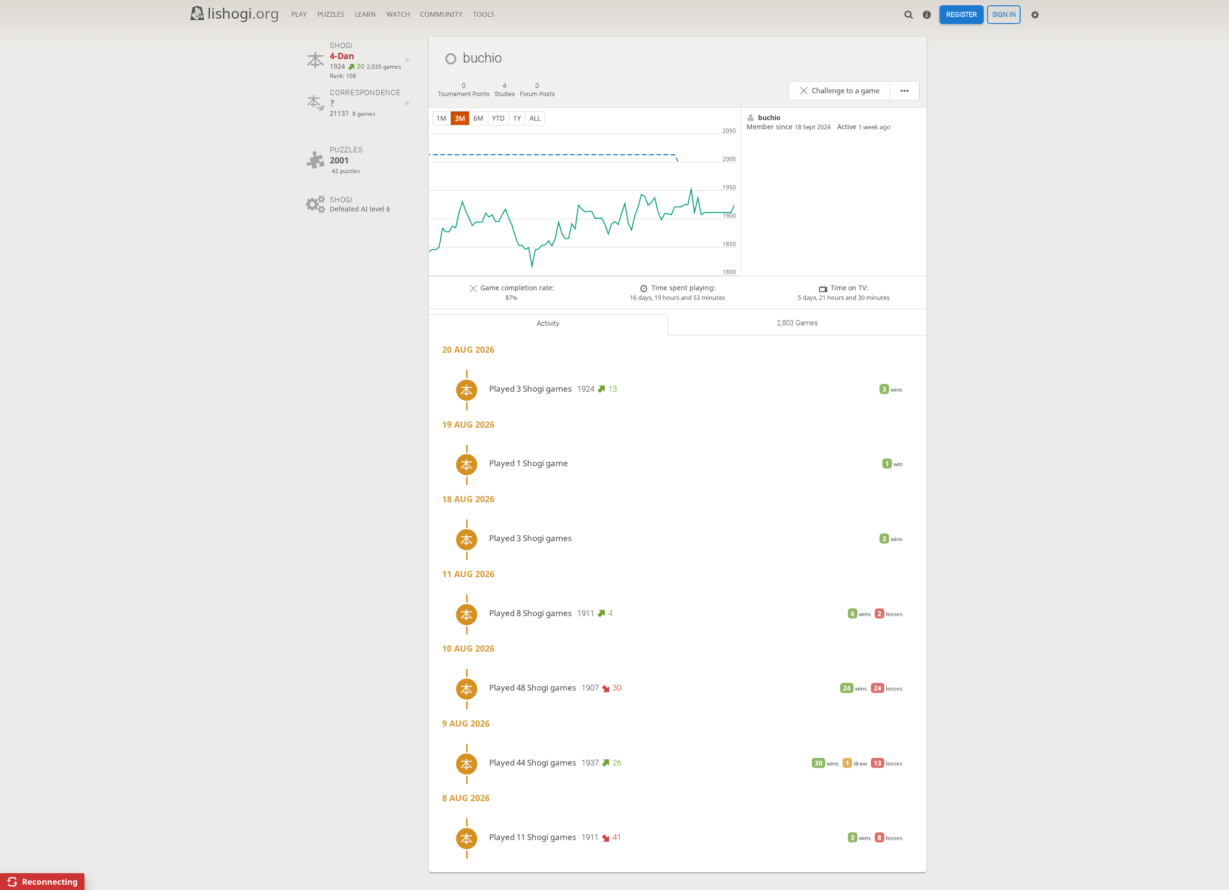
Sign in (1004, 15)
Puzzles (331, 14)
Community (441, 14)
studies (504, 90)
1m (441, 118)
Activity (548, 323)
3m (460, 118)
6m (478, 118)
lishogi (243, 13)
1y (517, 118)
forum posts (537, 90)
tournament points (464, 90)
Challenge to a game (846, 91)
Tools (483, 14)
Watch (398, 14)
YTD (498, 118)
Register (961, 15)
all (535, 118)
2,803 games (797, 323)
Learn (365, 14)
